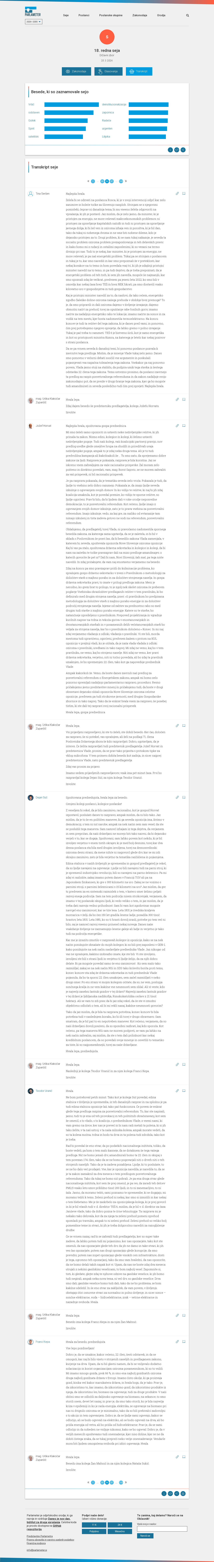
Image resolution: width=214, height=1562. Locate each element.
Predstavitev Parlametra (40, 1536)
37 (112, 181)
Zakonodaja (139, 15)
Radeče (106, 120)
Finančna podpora (36, 1543)
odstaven (33, 112)
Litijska (106, 136)
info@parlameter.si (37, 1550)
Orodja (161, 15)
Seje (66, 15)
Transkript (141, 71)
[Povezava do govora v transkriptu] (177, 193)
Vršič (31, 104)
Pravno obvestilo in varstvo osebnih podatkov (50, 1539)
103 (121, 181)
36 (107, 181)
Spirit (31, 128)
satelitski (33, 136)
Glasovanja (111, 71)
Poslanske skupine (110, 15)
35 (102, 181)
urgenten (107, 128)
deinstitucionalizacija (114, 104)
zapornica (108, 112)
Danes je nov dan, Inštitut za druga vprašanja (48, 1520)
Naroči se (145, 1535)
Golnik (32, 120)
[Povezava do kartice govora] (183, 193)
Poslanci (84, 15)
